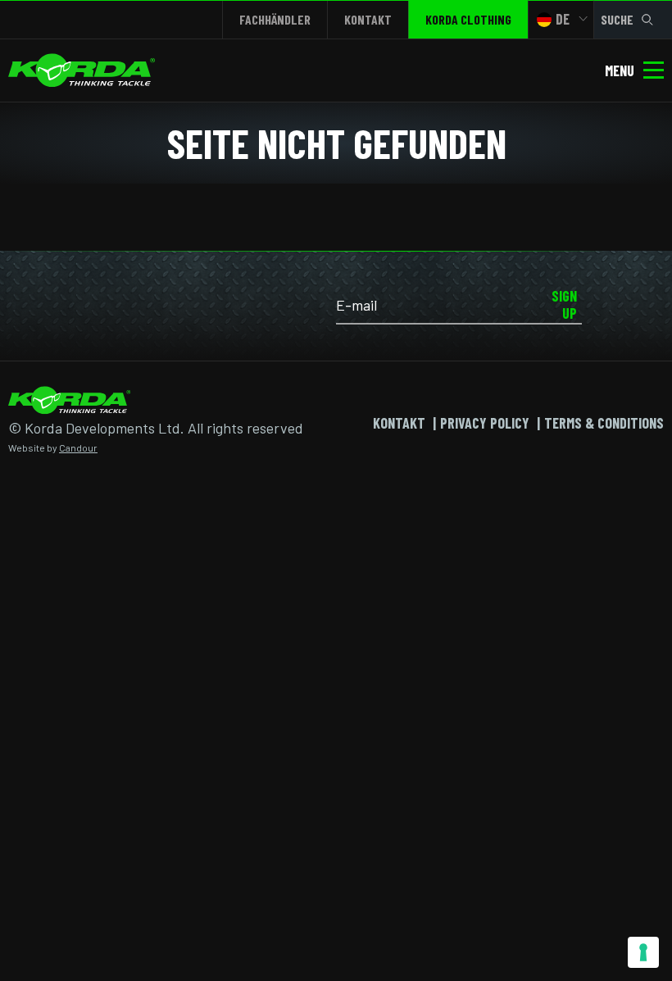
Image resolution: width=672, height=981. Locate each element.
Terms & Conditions (604, 423)
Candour (78, 447)
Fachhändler (275, 19)
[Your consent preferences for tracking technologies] (643, 952)
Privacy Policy (484, 423)
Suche (617, 19)
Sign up (564, 304)
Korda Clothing (468, 19)
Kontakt (368, 19)
